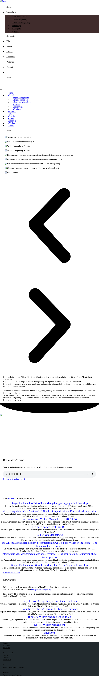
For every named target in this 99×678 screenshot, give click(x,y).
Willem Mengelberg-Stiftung (13, 667)
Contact (9, 67)
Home (8, 7)
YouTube (6, 648)
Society (9, 51)
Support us (10, 57)
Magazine (10, 46)
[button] (49, 226)
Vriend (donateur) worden (12, 675)
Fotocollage (16, 25)
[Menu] (1, 89)
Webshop (10, 62)
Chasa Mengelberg (19, 19)
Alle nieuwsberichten (11, 572)
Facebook (6, 645)
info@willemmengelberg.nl (42, 589)
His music (10, 36)
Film (8, 41)
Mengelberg (11, 12)
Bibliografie (16, 29)
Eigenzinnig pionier (20, 16)
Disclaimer (7, 660)
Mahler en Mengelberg (21, 22)
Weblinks (15, 32)
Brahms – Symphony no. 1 (14, 479)
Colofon (6, 657)
